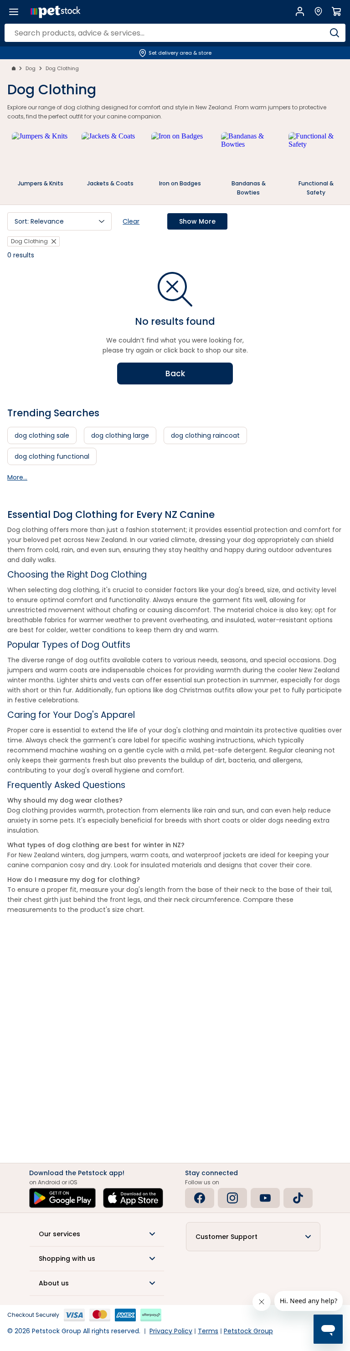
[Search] (334, 32)
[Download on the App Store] (133, 1198)
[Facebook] (199, 1198)
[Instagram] (232, 1198)
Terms (208, 1331)
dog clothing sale (42, 435)
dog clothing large (120, 435)
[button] (59, 221)
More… (17, 477)
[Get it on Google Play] (62, 1198)
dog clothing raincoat (205, 435)
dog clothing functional (52, 456)
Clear (131, 221)
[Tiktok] (298, 1198)
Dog (31, 68)
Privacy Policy (170, 1331)
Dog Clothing (62, 68)
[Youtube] (265, 1198)
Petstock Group (248, 1331)
